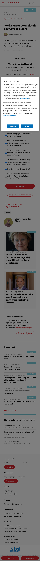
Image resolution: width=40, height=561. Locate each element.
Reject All (13, 126)
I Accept (27, 126)
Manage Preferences (19, 121)
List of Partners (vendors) (9, 115)
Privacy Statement (24, 98)
